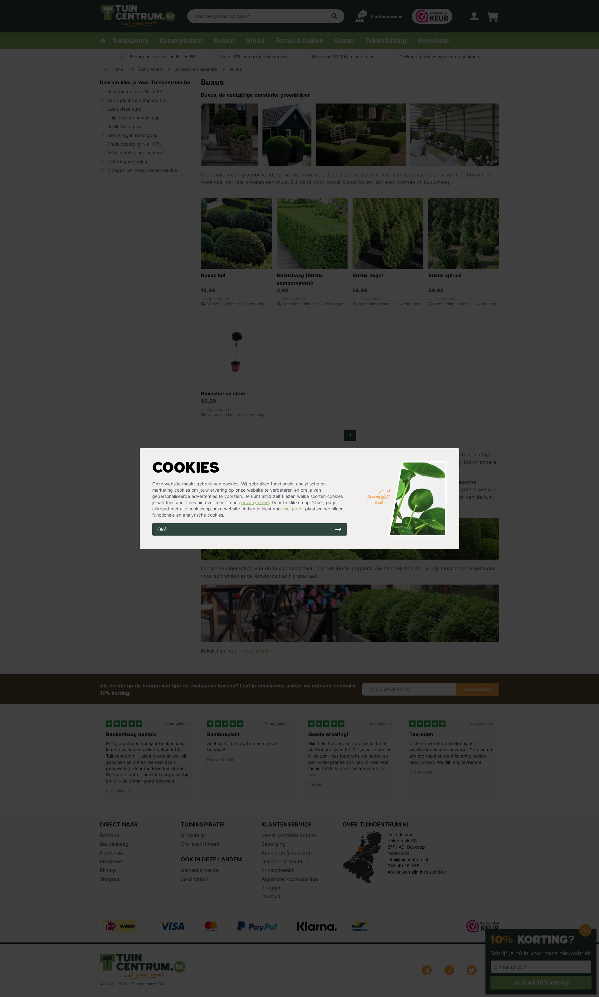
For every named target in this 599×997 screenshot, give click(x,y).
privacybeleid (255, 502)
